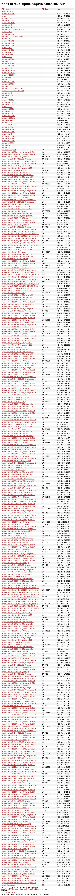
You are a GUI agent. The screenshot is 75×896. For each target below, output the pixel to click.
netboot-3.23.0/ (7, 25)
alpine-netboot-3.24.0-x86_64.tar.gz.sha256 (17, 168)
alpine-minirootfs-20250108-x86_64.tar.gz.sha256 (19, 270)
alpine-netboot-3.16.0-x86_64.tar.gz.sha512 (17, 531)
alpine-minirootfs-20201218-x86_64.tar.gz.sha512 (19, 662)
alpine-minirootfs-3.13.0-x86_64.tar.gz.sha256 (17, 647)
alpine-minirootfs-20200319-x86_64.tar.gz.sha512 (19, 717)
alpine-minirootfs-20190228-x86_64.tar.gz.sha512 (19, 869)
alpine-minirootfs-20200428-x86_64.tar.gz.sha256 (19, 703)
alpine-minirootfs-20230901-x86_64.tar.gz (16, 417)
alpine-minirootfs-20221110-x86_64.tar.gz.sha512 (19, 490)
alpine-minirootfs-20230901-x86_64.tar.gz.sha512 (19, 420)
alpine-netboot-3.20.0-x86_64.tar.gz (14, 347)
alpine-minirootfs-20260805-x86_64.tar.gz (16, 159)
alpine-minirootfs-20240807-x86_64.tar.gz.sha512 (19, 322)
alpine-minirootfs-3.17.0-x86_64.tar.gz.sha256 (17, 472)
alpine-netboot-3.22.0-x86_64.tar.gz (14, 252)
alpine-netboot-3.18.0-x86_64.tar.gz (14, 429)
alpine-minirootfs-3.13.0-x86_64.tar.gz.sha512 (17, 649)
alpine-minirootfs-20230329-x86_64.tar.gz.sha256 (19, 447)
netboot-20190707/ (8, 132)
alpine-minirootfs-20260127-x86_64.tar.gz (16, 188)
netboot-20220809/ (8, 75)
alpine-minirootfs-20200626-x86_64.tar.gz (16, 688)
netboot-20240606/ (8, 45)
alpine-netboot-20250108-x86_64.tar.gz (15, 265)
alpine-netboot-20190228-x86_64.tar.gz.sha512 (18, 858)
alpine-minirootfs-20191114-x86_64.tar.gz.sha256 (19, 787)
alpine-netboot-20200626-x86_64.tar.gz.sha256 (18, 683)
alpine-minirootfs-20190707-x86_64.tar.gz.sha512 (19, 826)
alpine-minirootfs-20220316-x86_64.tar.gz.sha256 (19, 567)
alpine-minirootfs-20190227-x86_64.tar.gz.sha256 (19, 880)
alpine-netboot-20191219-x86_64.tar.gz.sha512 (18, 762)
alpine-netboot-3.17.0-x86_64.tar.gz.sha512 (17, 465)
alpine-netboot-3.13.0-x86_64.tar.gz (14, 644)
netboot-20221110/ (8, 70)
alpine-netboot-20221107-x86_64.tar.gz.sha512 (18, 492)
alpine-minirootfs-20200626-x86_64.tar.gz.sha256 (19, 692)
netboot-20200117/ (8, 118)
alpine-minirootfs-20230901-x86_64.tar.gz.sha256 (19, 422)
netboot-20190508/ (8, 136)
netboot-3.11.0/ (7, 122)
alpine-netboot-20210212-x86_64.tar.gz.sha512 (18, 626)
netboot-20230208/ (8, 66)
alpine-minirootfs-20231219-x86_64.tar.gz (16, 395)
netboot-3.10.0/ (7, 134)
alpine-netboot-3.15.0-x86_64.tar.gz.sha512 (17, 572)
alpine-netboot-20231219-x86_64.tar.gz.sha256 (18, 386)
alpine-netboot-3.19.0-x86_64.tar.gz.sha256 (17, 399)
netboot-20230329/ (8, 63)
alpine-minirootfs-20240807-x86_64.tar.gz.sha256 (19, 324)
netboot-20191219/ (8, 120)
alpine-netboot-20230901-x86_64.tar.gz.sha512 (18, 411)
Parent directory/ (7, 11)
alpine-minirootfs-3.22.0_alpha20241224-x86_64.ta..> (20, 281)
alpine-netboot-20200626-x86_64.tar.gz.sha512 (18, 681)
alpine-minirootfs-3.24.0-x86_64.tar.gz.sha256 (17, 177)
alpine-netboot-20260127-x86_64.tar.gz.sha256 (18, 182)
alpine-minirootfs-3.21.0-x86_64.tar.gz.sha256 (17, 295)
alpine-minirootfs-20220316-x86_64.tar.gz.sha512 (19, 570)
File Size (45, 9)
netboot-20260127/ (8, 20)
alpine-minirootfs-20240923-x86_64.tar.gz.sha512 (19, 309)
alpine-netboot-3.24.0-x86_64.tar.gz (14, 170)
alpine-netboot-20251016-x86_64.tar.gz (15, 225)
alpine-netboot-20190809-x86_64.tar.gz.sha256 (18, 805)
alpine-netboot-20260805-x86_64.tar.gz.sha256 (18, 154)
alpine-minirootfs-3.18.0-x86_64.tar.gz (15, 433)
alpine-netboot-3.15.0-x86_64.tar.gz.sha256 (17, 574)
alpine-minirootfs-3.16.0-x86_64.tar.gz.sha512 (17, 538)
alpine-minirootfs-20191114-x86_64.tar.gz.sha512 (19, 785)
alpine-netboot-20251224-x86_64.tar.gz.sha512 (18, 193)
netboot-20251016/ (8, 27)
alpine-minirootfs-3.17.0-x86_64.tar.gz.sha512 (17, 474)
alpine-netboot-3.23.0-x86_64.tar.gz (14, 211)
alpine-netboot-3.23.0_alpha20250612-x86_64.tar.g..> (20, 234)
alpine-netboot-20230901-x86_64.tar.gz (15, 415)
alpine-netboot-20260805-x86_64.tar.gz (15, 157)
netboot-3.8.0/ (6, 147)
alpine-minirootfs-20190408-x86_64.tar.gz (16, 855)
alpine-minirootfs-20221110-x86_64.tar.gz (16, 488)
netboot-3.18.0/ (7, 61)
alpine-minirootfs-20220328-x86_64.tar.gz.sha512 (19, 554)
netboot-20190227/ (8, 143)
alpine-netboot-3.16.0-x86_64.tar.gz (14, 535)
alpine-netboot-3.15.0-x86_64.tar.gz (14, 576)
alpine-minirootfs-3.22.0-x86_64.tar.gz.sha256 (17, 256)
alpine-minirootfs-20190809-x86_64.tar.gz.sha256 (19, 815)
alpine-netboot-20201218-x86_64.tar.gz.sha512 (18, 653)
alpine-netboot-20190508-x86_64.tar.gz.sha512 (18, 830)
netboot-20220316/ (8, 84)
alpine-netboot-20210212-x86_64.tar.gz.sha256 (18, 629)
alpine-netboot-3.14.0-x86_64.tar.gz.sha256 (17, 615)
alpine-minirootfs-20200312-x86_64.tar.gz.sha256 (19, 728)
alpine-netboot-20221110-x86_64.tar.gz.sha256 (18, 481)
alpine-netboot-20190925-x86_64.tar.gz (15, 794)
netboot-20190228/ (8, 141)
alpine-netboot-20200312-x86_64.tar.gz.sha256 (18, 724)
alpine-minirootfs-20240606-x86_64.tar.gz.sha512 (19, 338)
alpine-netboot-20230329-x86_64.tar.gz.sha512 (18, 438)
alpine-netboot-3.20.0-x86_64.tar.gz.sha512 (17, 343)
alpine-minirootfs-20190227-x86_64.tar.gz (16, 878)
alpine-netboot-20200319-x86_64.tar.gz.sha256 (18, 710)
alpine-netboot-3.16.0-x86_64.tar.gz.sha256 (17, 533)
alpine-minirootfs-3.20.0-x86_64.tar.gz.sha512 (17, 352)
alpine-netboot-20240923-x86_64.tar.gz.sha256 (18, 302)
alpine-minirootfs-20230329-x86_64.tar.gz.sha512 (19, 445)
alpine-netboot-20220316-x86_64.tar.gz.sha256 (18, 560)
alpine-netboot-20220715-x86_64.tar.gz (15, 522)
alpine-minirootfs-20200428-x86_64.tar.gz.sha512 (19, 701)
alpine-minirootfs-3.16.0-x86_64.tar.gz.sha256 (17, 540)
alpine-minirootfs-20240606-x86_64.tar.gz (16, 340)
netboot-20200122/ (8, 116)
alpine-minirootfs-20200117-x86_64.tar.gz (16, 758)
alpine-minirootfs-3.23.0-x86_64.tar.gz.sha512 (17, 213)
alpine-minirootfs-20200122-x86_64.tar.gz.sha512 (19, 744)
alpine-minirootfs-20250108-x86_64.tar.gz (16, 268)
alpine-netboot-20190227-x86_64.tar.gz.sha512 (18, 871)
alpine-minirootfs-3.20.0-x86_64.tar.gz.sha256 (17, 354)
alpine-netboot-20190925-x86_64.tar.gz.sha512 (18, 790)
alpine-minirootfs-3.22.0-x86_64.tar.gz (15, 259)
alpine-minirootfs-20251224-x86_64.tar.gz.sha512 (19, 200)
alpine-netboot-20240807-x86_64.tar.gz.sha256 (18, 315)
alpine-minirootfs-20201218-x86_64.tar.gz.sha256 (19, 660)
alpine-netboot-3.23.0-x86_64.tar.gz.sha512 (17, 206)
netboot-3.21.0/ (7, 39)
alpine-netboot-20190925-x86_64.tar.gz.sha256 (18, 792)
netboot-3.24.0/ (7, 18)
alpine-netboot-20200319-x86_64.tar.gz (15, 712)
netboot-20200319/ (8, 111)
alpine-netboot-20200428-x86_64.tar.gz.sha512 (18, 694)
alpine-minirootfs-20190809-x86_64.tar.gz (16, 810)
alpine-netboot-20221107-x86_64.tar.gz (15, 497)
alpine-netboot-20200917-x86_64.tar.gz (15, 672)
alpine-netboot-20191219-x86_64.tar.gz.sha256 (18, 765)
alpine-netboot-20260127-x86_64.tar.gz (15, 184)
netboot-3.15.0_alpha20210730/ (13, 91)
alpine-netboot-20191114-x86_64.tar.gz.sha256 (18, 778)
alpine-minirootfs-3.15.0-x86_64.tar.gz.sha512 (17, 581)
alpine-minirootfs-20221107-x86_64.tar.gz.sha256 (19, 501)
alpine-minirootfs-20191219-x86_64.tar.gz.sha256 (19, 771)
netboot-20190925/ (8, 127)
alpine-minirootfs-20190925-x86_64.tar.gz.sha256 (19, 796)
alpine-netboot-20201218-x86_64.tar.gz (15, 658)
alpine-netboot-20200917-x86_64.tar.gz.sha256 (18, 669)
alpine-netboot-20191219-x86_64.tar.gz (15, 767)
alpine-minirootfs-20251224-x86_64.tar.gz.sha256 (19, 202)
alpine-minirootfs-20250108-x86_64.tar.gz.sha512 (19, 272)
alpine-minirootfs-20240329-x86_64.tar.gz (16, 368)
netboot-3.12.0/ (7, 107)
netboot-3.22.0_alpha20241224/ (13, 36)
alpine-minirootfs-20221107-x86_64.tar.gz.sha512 (19, 499)
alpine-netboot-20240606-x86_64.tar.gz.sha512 (18, 329)
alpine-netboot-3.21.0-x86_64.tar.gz (14, 293)
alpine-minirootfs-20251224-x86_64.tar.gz (16, 204)
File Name (5, 9)
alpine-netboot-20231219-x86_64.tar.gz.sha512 (18, 383)
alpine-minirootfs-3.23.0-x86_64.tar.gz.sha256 (17, 216)
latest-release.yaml (8, 885)
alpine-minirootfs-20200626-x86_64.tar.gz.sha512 (19, 690)
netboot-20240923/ (8, 41)
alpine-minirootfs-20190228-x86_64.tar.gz (16, 864)
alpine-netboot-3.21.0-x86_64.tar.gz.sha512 (17, 288)
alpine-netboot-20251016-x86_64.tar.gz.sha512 (18, 220)
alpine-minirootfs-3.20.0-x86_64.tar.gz (15, 349)
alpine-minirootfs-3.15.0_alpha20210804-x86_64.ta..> (20, 592)
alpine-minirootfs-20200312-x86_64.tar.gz (16, 733)
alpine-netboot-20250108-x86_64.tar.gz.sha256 (18, 263)
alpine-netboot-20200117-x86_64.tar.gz (15, 753)
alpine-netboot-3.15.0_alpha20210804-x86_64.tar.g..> (20, 585)
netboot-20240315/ (8, 52)
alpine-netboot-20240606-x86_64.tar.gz (15, 333)
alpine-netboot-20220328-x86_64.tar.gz (15, 549)
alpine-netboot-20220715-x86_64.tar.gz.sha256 (18, 520)
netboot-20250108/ (8, 34)
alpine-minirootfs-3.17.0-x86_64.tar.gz (15, 476)
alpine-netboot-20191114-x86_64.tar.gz (15, 781)
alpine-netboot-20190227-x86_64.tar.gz (15, 876)
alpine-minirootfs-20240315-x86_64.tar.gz (16, 381)
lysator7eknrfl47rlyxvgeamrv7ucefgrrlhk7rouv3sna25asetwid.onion (24, 889)
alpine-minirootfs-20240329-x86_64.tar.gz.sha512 (19, 365)
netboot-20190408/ (8, 138)
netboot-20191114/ (8, 125)
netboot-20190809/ (8, 129)
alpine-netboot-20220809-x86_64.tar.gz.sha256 (18, 506)
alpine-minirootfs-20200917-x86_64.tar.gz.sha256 (19, 676)
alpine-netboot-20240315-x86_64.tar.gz (15, 374)
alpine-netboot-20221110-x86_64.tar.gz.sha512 (18, 479)
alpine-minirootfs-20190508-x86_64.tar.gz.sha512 (19, 840)
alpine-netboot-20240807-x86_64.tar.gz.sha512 (18, 318)
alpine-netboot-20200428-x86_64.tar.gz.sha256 (18, 697)
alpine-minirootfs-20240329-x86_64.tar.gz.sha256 (19, 363)
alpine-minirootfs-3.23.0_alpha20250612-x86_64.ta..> (20, 241)
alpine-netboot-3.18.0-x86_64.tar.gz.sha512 (17, 424)
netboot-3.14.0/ (7, 93)
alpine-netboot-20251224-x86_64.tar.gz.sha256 (18, 195)
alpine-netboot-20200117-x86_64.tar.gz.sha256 (18, 751)
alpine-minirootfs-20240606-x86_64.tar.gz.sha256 (19, 336)
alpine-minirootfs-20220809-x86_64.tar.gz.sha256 (19, 515)
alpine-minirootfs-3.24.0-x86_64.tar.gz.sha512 (17, 175)
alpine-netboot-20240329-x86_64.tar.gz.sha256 (18, 358)
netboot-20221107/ (8, 73)
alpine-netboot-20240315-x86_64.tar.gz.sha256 (18, 372)
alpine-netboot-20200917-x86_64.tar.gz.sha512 (18, 667)
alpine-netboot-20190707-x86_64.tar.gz (15, 821)
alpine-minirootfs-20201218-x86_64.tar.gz (16, 665)
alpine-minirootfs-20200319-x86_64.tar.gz (16, 719)
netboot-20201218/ (8, 100)
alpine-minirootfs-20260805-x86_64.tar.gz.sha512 (19, 161)
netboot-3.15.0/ (7, 86)
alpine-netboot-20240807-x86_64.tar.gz (15, 320)
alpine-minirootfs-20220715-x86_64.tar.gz (16, 524)
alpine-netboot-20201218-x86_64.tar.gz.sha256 (18, 656)
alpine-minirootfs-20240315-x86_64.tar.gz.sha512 (19, 377)
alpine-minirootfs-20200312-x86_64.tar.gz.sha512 (19, 731)
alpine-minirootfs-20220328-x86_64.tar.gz (16, 551)
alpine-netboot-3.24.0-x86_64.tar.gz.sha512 (17, 166)
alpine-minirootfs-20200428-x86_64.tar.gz (16, 706)
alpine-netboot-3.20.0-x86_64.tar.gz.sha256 (17, 345)
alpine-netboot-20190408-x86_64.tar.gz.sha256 (18, 846)
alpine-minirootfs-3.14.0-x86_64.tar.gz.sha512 (17, 624)
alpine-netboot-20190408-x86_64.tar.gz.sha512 (18, 844)
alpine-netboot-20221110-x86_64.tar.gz (15, 483)
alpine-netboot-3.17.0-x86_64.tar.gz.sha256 (17, 467)
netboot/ (4, 16)
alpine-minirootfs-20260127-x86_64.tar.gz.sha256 (19, 191)
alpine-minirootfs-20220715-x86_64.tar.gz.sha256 (19, 526)
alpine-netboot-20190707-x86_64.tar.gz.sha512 (18, 817)
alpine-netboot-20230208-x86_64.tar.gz (15, 456)
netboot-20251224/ (8, 23)
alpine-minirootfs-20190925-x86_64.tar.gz (16, 801)
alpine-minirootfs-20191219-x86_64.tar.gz (16, 774)
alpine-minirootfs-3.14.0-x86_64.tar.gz (15, 619)
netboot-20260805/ (8, 14)
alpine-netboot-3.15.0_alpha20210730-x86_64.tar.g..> (20, 599)
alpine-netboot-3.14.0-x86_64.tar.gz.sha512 (17, 613)
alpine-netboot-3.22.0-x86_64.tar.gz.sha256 (17, 250)
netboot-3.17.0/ (7, 68)
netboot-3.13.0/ (7, 98)
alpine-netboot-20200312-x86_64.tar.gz (15, 726)
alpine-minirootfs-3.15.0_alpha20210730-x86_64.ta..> (20, 606)
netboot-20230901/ (8, 59)
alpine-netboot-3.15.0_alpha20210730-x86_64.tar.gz (20, 604)
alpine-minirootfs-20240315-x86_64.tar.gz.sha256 (19, 379)
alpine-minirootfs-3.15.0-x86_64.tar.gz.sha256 (17, 579)
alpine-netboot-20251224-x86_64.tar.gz (15, 197)
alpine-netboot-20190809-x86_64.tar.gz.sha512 (18, 803)
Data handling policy (8, 892)
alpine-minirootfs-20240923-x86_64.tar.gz (16, 311)
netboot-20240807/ (8, 43)
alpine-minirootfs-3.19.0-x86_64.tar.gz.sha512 (17, 404)
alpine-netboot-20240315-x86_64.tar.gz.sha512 (18, 370)
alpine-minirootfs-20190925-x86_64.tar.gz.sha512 (19, 799)
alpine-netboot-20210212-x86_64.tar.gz (15, 631)
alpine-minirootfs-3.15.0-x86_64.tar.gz (15, 583)
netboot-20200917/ (8, 102)
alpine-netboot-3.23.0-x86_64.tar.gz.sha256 (17, 209)
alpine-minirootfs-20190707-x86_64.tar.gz (16, 824)
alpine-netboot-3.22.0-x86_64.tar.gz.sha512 (17, 247)
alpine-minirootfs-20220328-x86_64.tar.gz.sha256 (19, 556)
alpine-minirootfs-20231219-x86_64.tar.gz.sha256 (19, 392)
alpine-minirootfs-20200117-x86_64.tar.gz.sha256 (19, 756)
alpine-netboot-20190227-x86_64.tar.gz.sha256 (18, 874)
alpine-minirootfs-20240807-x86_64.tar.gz (16, 327)
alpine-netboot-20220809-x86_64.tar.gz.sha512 (18, 504)
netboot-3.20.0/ (7, 48)
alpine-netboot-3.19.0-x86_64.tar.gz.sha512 (17, 397)
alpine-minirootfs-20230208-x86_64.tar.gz (16, 461)
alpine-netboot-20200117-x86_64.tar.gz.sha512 (18, 749)
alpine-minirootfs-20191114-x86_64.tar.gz (16, 783)
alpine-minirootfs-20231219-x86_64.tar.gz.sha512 (19, 390)
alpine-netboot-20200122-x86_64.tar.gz (15, 740)
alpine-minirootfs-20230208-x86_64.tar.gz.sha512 (19, 463)
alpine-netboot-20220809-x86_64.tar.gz (15, 508)
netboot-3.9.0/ (6, 145)
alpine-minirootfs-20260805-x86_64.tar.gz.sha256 (19, 163)
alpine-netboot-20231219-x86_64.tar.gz (15, 388)
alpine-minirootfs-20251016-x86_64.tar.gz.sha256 (19, 229)
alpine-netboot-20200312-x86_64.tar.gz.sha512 (18, 721)
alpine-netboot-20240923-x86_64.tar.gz (15, 306)
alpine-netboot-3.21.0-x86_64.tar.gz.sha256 (17, 290)
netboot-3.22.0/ (7, 32)
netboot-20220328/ (8, 82)
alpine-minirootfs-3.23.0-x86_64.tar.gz (15, 218)
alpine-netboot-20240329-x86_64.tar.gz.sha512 (18, 356)
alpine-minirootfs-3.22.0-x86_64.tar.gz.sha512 (17, 254)
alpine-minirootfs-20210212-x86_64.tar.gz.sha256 (19, 633)
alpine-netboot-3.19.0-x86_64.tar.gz (14, 402)
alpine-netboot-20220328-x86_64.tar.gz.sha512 (18, 545)
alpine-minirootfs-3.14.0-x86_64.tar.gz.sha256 (17, 622)
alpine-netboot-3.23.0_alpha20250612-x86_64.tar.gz (20, 238)
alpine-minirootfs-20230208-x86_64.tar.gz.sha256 (19, 458)
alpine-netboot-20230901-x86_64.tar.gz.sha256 (18, 413)
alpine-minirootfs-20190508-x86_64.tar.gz (16, 837)
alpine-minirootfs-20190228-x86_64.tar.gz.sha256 (19, 867)
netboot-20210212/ (8, 95)
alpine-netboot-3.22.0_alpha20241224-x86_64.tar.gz (20, 279)
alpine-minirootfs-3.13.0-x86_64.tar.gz (15, 651)
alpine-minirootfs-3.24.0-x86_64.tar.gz (15, 172)
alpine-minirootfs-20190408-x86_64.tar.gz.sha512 (19, 851)
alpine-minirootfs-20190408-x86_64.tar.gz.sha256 (19, 853)
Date (58, 9)
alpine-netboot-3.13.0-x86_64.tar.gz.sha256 (17, 642)
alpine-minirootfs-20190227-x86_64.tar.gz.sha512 (19, 883)
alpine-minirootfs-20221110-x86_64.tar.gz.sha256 (19, 486)
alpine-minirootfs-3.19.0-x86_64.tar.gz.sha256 (17, 406)
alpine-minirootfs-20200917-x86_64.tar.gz (16, 674)
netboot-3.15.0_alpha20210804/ (13, 88)
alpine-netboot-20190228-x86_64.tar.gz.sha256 (18, 860)
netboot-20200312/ (8, 113)
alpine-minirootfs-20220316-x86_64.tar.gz (16, 565)
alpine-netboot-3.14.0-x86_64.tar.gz (14, 617)
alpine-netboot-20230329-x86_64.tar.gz (15, 442)
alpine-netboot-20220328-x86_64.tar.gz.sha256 (18, 547)
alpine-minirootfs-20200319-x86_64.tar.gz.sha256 (19, 715)
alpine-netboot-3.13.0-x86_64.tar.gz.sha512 (17, 640)
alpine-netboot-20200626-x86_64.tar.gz (15, 685)
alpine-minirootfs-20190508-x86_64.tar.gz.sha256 (19, 842)
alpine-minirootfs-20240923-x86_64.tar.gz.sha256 (19, 313)
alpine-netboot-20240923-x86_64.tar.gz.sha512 (18, 304)
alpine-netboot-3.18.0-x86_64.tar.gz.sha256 (17, 427)
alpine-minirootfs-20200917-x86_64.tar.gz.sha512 (19, 678)
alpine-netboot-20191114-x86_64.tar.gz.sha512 (18, 776)
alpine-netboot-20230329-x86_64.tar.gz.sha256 (18, 440)
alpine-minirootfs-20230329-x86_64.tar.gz (16, 449)
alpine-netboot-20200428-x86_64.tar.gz (15, 699)
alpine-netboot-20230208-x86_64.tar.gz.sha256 (18, 454)
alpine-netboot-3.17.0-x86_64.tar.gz (14, 470)
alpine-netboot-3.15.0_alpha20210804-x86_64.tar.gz (20, 590)
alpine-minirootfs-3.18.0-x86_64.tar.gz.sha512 (17, 431)
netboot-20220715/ (8, 77)
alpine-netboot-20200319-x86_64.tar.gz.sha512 (18, 708)
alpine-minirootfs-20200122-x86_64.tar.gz (16, 746)
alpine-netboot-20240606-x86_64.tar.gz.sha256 (18, 331)
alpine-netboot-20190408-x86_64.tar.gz (15, 849)
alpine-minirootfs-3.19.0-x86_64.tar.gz (15, 408)
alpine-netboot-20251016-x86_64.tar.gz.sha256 (18, 222)
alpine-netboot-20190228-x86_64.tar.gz (15, 862)
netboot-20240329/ (8, 50)
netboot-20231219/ (8, 54)
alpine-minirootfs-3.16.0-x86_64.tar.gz (15, 542)
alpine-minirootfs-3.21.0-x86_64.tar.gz (15, 299)
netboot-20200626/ (8, 104)
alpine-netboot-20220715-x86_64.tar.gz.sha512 (18, 517)
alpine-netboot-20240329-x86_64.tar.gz (15, 361)
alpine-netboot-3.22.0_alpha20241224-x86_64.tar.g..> (20, 274)
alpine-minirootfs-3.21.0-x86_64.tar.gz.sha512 (17, 297)
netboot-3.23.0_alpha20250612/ (13, 29)
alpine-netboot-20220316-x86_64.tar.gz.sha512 (18, 558)
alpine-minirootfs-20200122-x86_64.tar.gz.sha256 (19, 742)
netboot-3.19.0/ (7, 57)
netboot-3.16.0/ (7, 79)
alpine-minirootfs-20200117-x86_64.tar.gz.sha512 (19, 760)
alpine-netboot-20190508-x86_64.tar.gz (15, 835)
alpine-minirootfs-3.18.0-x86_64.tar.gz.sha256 (17, 436)
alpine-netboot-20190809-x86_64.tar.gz (15, 808)
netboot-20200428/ (8, 109)
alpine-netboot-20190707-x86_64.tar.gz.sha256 (18, 819)
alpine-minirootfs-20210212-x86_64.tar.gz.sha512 (19, 635)
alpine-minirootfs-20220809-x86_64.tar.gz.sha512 (19, 511)
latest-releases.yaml (9, 150)
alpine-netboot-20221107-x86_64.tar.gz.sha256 (18, 495)
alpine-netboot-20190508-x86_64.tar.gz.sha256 (18, 833)
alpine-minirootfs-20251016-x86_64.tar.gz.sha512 (19, 231)
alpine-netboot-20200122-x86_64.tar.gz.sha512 (18, 735)
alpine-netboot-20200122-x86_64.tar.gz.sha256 (18, 737)
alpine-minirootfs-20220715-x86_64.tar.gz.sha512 (19, 529)
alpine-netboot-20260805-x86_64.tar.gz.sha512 (18, 152)
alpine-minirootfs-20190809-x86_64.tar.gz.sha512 (19, 812)
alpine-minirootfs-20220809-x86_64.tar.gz (16, 513)
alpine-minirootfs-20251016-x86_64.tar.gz (16, 227)
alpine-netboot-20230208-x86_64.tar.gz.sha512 (18, 452)
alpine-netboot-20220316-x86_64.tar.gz (15, 563)
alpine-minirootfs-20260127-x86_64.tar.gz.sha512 (19, 186)
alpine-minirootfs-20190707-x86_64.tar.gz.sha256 (19, 828)
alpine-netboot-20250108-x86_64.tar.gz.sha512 (18, 261)
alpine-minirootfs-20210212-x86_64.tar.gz (16, 638)
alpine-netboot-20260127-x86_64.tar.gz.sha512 (18, 179)
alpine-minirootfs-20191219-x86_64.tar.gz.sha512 (19, 769)
